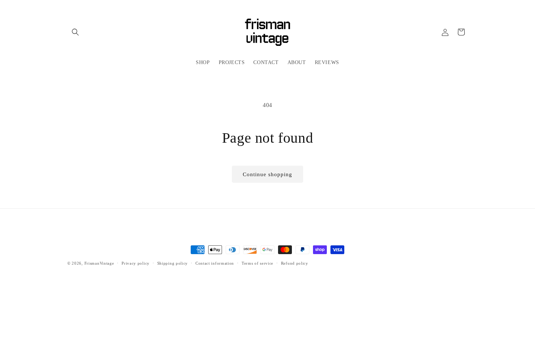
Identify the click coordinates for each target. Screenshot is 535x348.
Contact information (214, 263)
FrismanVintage (99, 263)
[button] (75, 32)
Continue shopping (267, 174)
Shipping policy (172, 263)
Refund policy (294, 263)
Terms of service (257, 263)
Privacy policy (136, 263)
